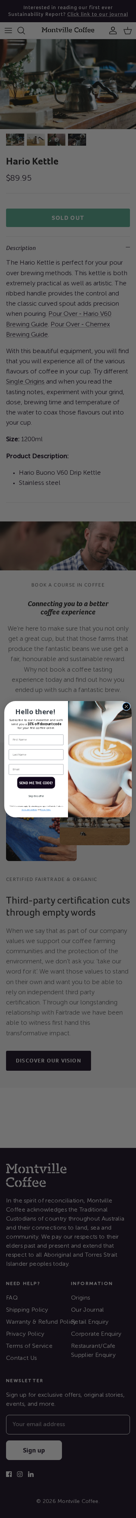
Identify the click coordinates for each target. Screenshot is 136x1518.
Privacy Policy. (45, 810)
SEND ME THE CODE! (36, 782)
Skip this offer (36, 796)
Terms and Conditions (29, 810)
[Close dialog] (126, 706)
